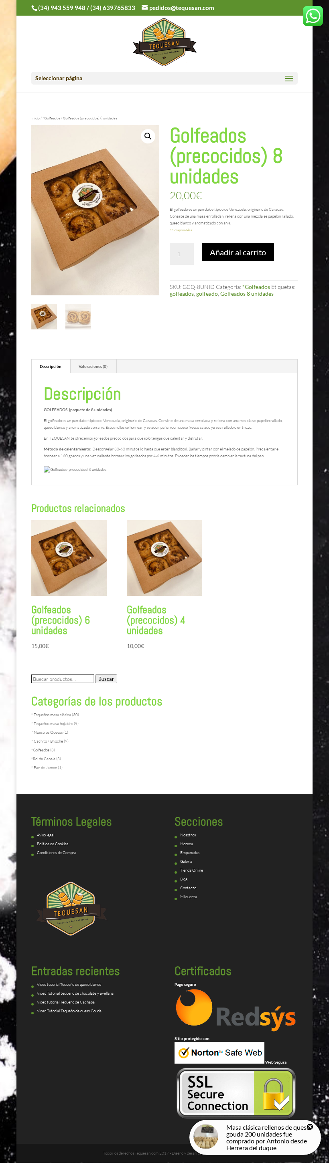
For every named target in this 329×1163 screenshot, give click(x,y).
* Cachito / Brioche (47, 741)
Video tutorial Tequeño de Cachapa (66, 1002)
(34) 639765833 (112, 7)
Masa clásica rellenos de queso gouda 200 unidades (268, 1130)
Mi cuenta (188, 896)
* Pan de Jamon (44, 767)
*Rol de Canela (43, 758)
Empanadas (189, 852)
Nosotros (188, 835)
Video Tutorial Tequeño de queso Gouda (69, 1011)
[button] (148, 136)
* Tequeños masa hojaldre (52, 723)
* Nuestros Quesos (47, 732)
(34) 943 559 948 (61, 7)
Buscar (106, 679)
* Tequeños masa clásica (51, 714)
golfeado (207, 293)
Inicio (35, 117)
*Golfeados (51, 117)
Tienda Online (191, 870)
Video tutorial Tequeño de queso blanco (69, 984)
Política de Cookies (52, 843)
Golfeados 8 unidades (247, 293)
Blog (183, 879)
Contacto (188, 887)
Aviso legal (45, 835)
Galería (186, 861)
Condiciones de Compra (56, 852)
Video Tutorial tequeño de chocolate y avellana (75, 993)
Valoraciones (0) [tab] (93, 366)
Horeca (186, 843)
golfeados (182, 293)
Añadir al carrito (238, 252)
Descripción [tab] (50, 366)
